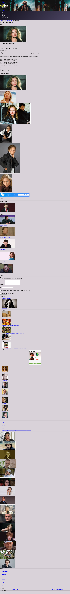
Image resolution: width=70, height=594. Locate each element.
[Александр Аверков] (7, 504)
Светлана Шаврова (3, 261)
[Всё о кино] (4, 8)
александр (1, 589)
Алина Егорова (4, 411)
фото (62, 589)
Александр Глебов (3, 225)
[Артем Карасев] (7, 558)
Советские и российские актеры (7, 20)
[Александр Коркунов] (7, 211)
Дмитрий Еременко (4, 380)
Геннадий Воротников (5, 372)
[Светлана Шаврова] (7, 260)
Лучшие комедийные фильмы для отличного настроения (10, 325)
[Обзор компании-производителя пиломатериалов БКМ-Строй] (6, 317)
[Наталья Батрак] (7, 540)
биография (1, 197)
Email (1, 287)
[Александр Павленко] (5, 387)
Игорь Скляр (3, 395)
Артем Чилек (2, 249)
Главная (1, 20)
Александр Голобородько (5, 237)
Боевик (4, 16)
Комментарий (2, 284)
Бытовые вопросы (5, 17)
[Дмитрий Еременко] (5, 379)
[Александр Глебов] (7, 223)
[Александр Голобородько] (7, 235)
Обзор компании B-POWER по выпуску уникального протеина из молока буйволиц (14, 348)
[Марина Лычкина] (7, 531)
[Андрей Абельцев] (7, 567)
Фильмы (3, 15)
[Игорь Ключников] (7, 513)
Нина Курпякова (4, 403)
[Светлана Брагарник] (7, 486)
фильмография (12, 197)
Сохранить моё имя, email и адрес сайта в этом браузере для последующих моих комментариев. (15, 290)
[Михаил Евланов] (7, 522)
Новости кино (4, 14)
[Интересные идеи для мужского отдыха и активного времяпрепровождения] (6, 332)
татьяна (8, 197)
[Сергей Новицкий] (8, 549)
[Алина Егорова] (5, 410)
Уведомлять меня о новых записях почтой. (7, 293)
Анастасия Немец (4, 308)
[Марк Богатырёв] (6, 272)
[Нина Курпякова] (5, 402)
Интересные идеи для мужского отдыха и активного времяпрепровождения (13, 333)
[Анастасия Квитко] (7, 495)
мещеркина (5, 197)
